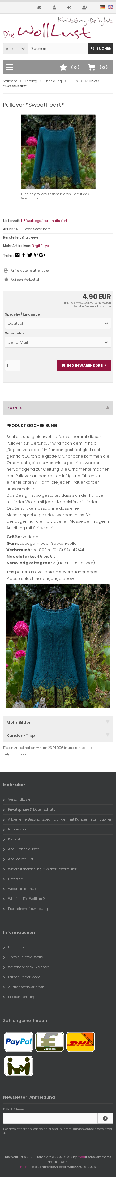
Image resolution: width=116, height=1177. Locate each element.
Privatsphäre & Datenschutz (31, 809)
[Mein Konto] (55, 8)
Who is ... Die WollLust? (26, 898)
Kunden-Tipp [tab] (20, 735)
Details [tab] (14, 408)
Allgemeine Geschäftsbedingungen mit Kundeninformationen (60, 819)
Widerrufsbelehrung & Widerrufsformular (42, 868)
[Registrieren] (85, 8)
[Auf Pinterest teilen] (36, 257)
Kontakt (14, 839)
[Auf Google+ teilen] (42, 257)
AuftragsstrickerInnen (26, 986)
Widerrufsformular (23, 888)
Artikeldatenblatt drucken (31, 270)
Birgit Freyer (41, 246)
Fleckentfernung (22, 996)
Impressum (17, 829)
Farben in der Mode (24, 976)
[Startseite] (40, 8)
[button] (15, 48)
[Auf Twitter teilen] (30, 257)
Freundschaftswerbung (28, 908)
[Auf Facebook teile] (23, 257)
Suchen (100, 48)
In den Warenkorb (84, 365)
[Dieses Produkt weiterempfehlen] (17, 257)
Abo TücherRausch (23, 849)
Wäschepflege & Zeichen (28, 966)
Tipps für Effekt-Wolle (25, 957)
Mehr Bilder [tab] (18, 722)
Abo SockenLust (20, 859)
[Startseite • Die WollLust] (58, 28)
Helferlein (16, 947)
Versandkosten (100, 303)
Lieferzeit (15, 878)
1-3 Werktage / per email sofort (44, 220)
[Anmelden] (70, 8)
